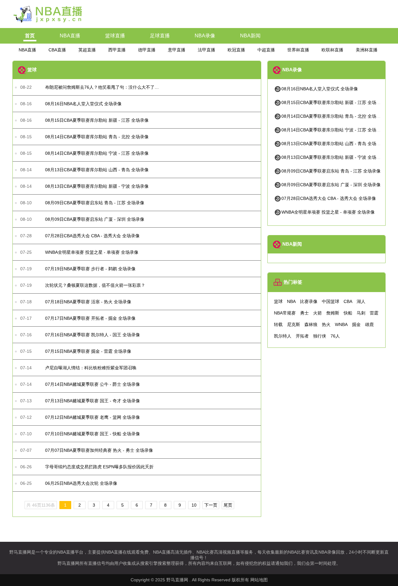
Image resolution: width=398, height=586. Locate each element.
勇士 (304, 312)
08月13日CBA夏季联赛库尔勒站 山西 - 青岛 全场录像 (333, 143)
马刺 (361, 312)
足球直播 (160, 35)
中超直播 (266, 49)
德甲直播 (146, 49)
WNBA (341, 324)
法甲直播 (206, 49)
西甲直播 (117, 49)
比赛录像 (308, 301)
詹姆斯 (332, 312)
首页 (30, 35)
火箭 (317, 312)
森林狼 (310, 324)
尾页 (228, 505)
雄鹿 (369, 324)
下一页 (210, 505)
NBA (291, 301)
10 (194, 505)
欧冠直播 (236, 49)
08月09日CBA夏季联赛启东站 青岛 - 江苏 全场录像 (331, 170)
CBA (348, 301)
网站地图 (259, 579)
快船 (348, 312)
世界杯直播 (298, 49)
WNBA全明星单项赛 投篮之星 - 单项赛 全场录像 (328, 212)
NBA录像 (205, 35)
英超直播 (87, 49)
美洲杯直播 (366, 49)
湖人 (361, 301)
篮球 (278, 301)
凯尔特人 (282, 335)
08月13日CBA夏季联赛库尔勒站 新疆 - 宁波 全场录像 (333, 157)
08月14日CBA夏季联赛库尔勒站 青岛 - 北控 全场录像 (333, 116)
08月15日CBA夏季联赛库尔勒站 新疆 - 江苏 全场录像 (333, 102)
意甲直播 (176, 49)
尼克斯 (293, 324)
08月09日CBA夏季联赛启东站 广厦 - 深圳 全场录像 (331, 184)
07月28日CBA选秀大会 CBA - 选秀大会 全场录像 (328, 198)
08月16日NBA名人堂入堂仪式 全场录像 (319, 88)
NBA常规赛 (285, 312)
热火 (326, 324)
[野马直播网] (48, 22)
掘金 (356, 324)
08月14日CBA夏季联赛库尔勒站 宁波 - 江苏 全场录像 (333, 129)
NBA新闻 (250, 35)
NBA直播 (70, 35)
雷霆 (374, 312)
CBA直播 (57, 49)
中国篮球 (330, 301)
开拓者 (302, 335)
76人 (335, 335)
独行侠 (319, 335)
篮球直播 (115, 35)
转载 (278, 324)
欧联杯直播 (332, 49)
